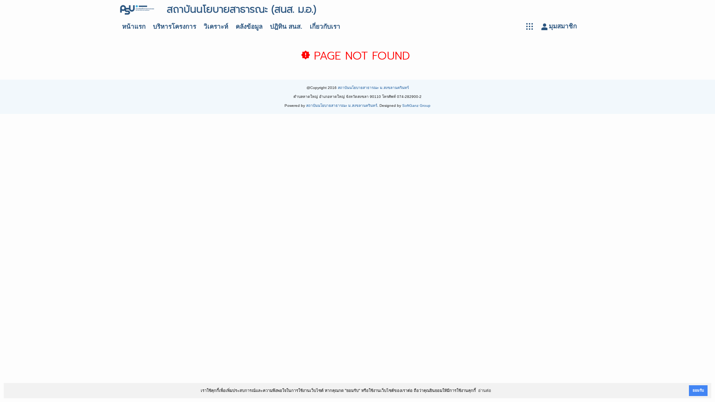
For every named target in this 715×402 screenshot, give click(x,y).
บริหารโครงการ (174, 26)
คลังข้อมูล (249, 26)
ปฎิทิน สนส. (286, 26)
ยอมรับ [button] (698, 390)
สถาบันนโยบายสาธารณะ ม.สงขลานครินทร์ (373, 88)
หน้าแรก (134, 26)
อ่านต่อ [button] (484, 390)
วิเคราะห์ (216, 26)
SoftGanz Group (416, 105)
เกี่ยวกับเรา (325, 26)
